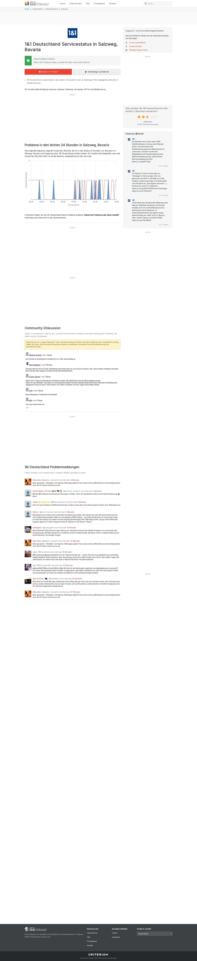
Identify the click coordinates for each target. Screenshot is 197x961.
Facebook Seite (135, 46)
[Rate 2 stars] (143, 117)
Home (62, 3)
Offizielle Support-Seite (138, 50)
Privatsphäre (99, 3)
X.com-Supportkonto (137, 42)
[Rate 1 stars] (139, 117)
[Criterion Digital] (98, 955)
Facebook (116, 937)
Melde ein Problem (49, 72)
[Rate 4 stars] (152, 117)
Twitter (114, 933)
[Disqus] (72, 379)
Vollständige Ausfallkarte (98, 72)
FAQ (87, 3)
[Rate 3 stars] (148, 117)
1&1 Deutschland (52, 9)
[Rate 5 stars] (156, 117)
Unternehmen (75, 3)
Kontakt (112, 3)
